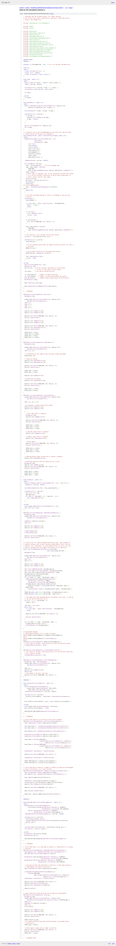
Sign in (112, 2)
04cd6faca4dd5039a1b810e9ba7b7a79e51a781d (47, 8)
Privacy (14, 943)
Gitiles (9, 943)
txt (109, 943)
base (70, 8)
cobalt (21, 8)
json (113, 943)
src (67, 8)
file (51, 13)
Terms (18, 943)
